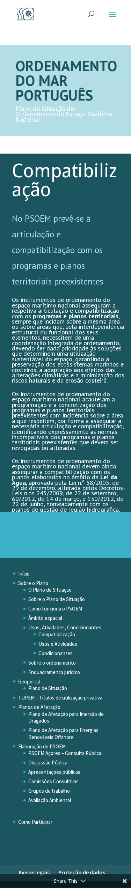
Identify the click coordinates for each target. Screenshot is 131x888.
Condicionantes (55, 653)
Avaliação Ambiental (49, 800)
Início (24, 573)
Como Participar (35, 822)
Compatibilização (56, 634)
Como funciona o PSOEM (55, 608)
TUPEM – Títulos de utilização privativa (60, 697)
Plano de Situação (47, 688)
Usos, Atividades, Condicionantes (64, 627)
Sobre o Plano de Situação (56, 599)
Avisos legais (34, 872)
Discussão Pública (47, 762)
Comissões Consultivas (53, 781)
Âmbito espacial (45, 618)
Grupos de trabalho (49, 790)
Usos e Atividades (57, 644)
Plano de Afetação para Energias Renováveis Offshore (63, 733)
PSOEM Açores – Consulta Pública (64, 753)
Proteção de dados (81, 872)
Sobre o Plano (33, 583)
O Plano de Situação (50, 589)
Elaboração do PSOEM (42, 746)
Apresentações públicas (54, 772)
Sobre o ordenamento (52, 662)
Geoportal (29, 681)
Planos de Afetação (39, 707)
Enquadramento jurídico (54, 672)
